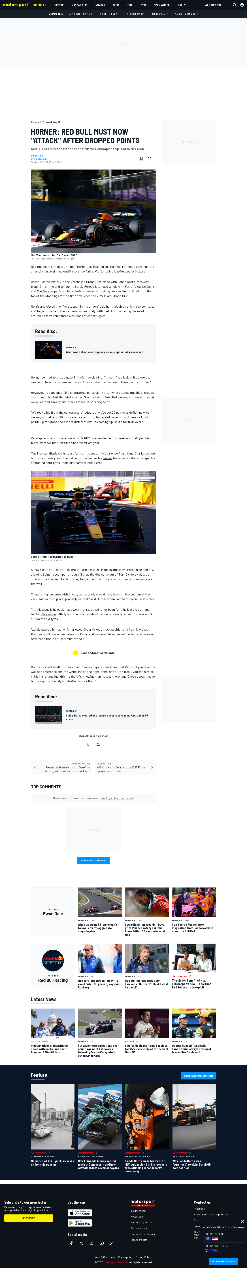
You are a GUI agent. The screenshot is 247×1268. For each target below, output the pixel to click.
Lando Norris (126, 282)
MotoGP (59, 5)
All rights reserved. (140, 1262)
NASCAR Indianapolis (186, 14)
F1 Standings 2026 (134, 14)
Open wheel (162, 5)
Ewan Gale (37, 155)
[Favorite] (141, 158)
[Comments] (150, 158)
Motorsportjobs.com (142, 1222)
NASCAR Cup (79, 5)
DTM (143, 5)
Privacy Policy (143, 1257)
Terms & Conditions (104, 1257)
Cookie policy (125, 1257)
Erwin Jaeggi (39, 159)
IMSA (130, 5)
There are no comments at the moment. (94, 798)
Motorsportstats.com (143, 1233)
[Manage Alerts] (98, 744)
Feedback (199, 1208)
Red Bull (36, 267)
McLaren (141, 271)
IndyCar (100, 5)
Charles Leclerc (145, 453)
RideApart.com (139, 1239)
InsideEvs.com (138, 1210)
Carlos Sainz (145, 286)
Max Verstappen (48, 291)
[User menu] (242, 5)
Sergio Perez (83, 286)
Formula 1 (39, 5)
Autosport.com (139, 1228)
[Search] (234, 5)
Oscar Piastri (40, 282)
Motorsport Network (116, 1262)
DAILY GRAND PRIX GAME (80, 14)
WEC (116, 5)
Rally (182, 5)
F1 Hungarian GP (160, 14)
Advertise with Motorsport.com (211, 1214)
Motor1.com (137, 1216)
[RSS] (111, 1243)
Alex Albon (48, 614)
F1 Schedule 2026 (108, 14)
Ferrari (107, 458)
